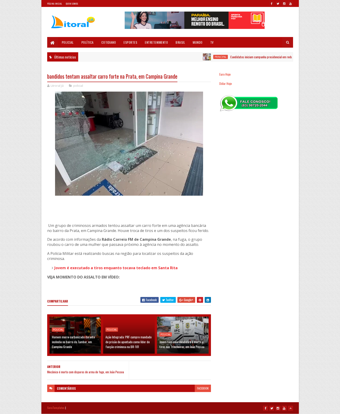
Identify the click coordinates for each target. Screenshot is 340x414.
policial (78, 85)
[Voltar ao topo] (290, 408)
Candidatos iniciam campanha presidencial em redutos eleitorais (260, 56)
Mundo (198, 42)
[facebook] (271, 3)
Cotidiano (108, 42)
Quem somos (72, 3)
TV (212, 42)
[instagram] (284, 3)
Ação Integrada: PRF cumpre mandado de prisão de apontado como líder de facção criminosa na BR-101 (128, 341)
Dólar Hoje (225, 83)
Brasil (180, 42)
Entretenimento (156, 42)
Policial (68, 42)
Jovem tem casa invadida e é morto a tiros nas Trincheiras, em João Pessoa (181, 344)
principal (211, 57)
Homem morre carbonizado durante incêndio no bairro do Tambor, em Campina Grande (73, 341)
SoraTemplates (56, 408)
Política (87, 42)
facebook (203, 388)
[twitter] (278, 3)
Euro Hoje (225, 74)
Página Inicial (54, 3)
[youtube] (290, 3)
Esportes (130, 42)
